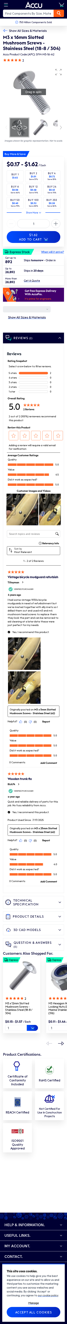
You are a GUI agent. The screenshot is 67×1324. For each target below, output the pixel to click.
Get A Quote (32, 280)
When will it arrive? (52, 251)
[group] (33, 92)
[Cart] (61, 4)
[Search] (59, 13)
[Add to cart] (32, 1028)
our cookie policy (48, 1295)
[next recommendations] (61, 1043)
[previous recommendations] (49, 1043)
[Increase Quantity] (11, 223)
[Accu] (33, 4)
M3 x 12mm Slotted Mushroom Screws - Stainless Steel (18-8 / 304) (18, 1008)
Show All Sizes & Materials (28, 30)
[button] (58, 72)
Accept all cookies (33, 1312)
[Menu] (6, 5)
